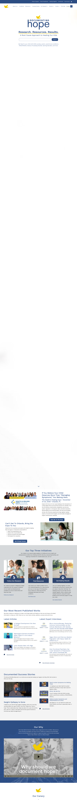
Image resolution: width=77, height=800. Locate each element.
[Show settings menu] (65, 776)
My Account (67, 1)
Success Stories (35, 6)
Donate (68, 6)
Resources (27, 6)
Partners (51, 6)
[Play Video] (5, 776)
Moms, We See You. (55, 691)
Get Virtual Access (20, 541)
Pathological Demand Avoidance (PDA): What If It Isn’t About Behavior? (24, 635)
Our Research (44, 6)
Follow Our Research (9, 594)
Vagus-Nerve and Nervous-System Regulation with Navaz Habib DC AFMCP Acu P (61, 638)
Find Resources (31, 596)
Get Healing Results (57, 599)
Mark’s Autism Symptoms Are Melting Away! (60, 683)
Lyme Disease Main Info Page (23, 645)
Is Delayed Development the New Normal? (25, 624)
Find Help (63, 6)
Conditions (21, 6)
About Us (15, 6)
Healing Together (53, 1)
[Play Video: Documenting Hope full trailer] (38, 757)
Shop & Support (35, 1)
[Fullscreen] (71, 776)
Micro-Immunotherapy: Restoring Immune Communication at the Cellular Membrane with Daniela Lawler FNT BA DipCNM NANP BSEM (61, 626)
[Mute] (63, 776)
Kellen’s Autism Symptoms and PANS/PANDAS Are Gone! (58, 699)
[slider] (36, 776)
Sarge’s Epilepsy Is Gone (14, 702)
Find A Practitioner (44, 1)
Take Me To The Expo (56, 519)
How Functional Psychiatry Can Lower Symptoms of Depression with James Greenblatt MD (60, 650)
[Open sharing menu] (68, 776)
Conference (60, 1)
